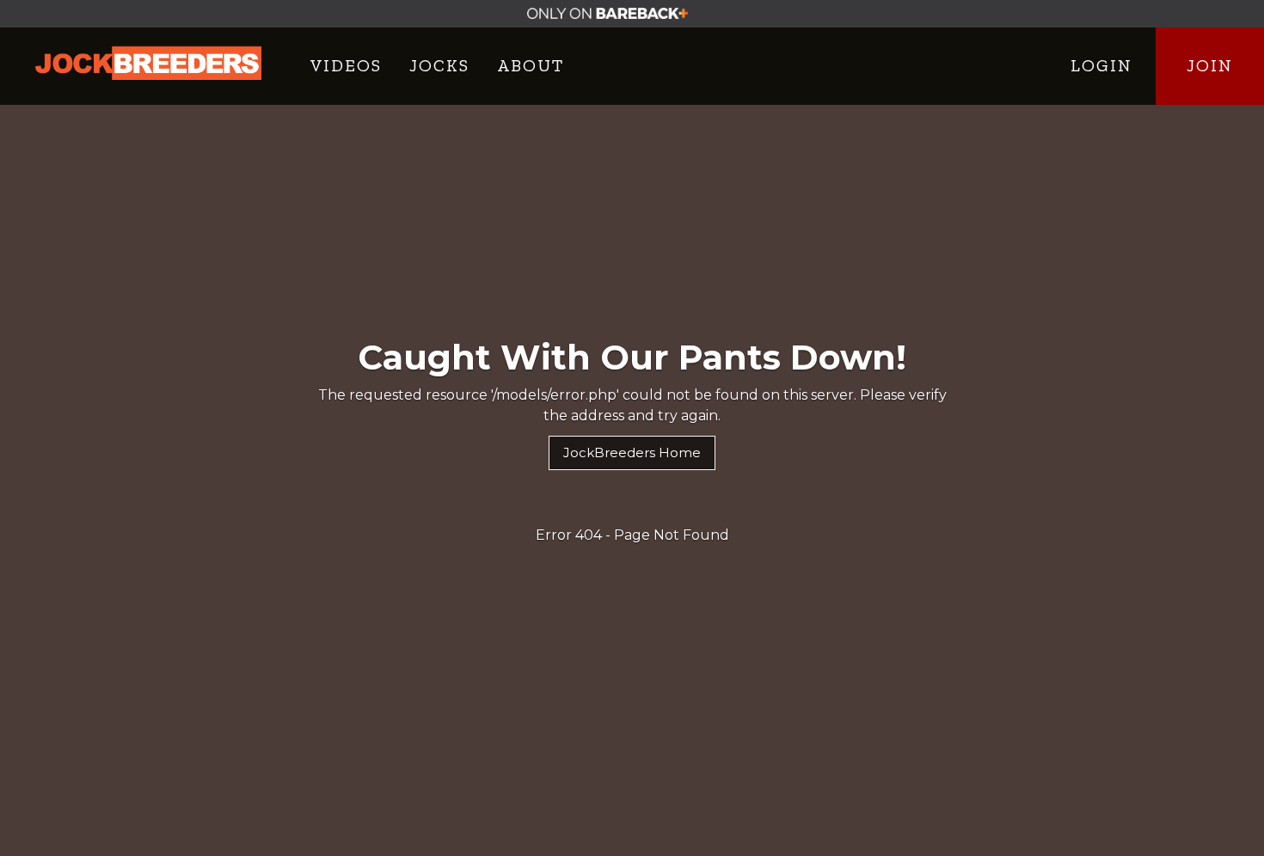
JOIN (1210, 65)
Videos (346, 65)
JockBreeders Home (632, 452)
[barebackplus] (632, 13)
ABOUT (530, 65)
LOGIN (1101, 65)
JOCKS (439, 65)
